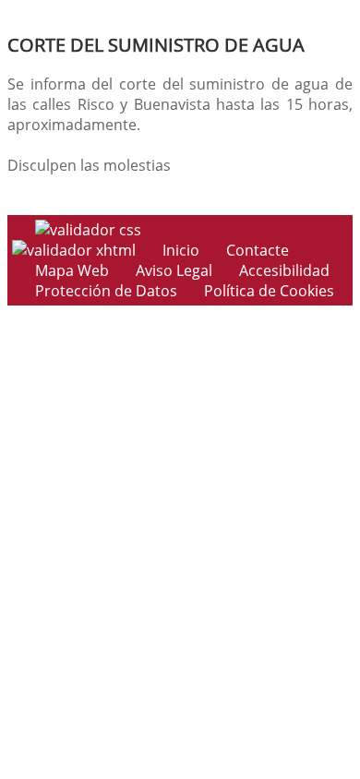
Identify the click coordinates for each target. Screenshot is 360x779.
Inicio (180, 250)
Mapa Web (72, 270)
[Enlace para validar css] (88, 230)
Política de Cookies (269, 291)
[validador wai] (75, 250)
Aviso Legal (174, 270)
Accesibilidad (284, 270)
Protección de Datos (106, 291)
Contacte (257, 250)
